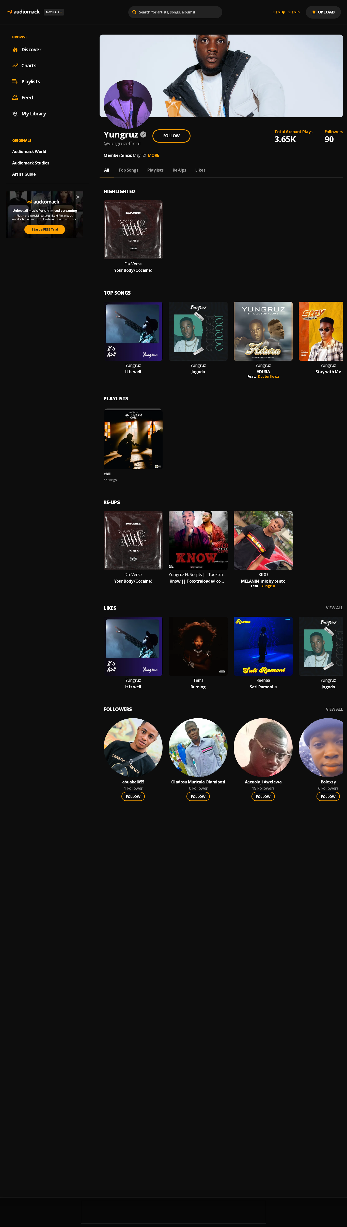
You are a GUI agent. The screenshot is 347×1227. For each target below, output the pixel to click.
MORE (153, 155)
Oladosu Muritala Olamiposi (198, 782)
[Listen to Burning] (198, 646)
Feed (27, 97)
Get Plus (54, 12)
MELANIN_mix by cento (263, 581)
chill (107, 473)
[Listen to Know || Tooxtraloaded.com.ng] (198, 540)
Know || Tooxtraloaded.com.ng (198, 581)
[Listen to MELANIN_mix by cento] (263, 540)
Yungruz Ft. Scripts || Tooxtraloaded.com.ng (198, 574)
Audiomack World (29, 151)
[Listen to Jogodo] (198, 331)
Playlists (30, 81)
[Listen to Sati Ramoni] (263, 646)
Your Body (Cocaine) (133, 270)
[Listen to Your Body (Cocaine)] (133, 229)
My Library (33, 113)
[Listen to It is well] (133, 331)
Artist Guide (24, 174)
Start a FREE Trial (44, 229)
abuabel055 (133, 782)
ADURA (263, 371)
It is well (133, 371)
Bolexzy (328, 782)
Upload (326, 12)
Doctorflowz (268, 376)
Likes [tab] (200, 170)
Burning (198, 687)
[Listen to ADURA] (263, 331)
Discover (31, 49)
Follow (171, 136)
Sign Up (279, 12)
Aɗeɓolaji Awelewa (263, 782)
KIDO (263, 574)
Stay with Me (328, 371)
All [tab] (106, 170)
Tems (198, 680)
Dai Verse (133, 264)
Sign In (293, 12)
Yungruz (133, 365)
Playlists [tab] (155, 170)
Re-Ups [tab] (179, 170)
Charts (28, 65)
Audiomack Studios (30, 162)
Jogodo (198, 371)
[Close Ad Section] (77, 197)
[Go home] (23, 12)
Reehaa (263, 680)
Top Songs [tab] (128, 170)
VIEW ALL (334, 608)
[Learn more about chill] (133, 439)
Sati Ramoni (261, 687)
